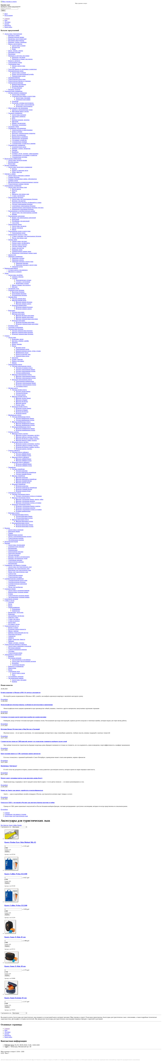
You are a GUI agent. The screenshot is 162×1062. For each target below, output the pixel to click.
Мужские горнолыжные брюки (26, 383)
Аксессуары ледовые (18, 94)
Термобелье (12, 467)
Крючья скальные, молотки (20, 120)
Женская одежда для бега (20, 433)
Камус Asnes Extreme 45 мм (15, 998)
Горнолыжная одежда (15, 364)
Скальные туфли (13, 126)
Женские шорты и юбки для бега (26, 440)
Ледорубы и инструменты (24, 106)
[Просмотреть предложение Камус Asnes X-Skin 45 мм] (10, 933)
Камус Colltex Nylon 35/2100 (15, 905)
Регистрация (8, 15)
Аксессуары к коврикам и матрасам (19, 646)
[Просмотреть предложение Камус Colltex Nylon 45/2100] (11, 870)
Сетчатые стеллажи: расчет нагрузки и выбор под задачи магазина (23, 717)
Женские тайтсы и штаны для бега (27, 437)
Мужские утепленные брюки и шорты (28, 506)
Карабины (15, 152)
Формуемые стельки (22, 283)
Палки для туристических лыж (18, 572)
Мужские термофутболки (24, 489)
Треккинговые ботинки (15, 329)
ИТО (13, 118)
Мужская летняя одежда (19, 406)
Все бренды (4, 825)
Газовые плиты (13, 180)
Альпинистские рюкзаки (16, 546)
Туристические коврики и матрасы (15, 644)
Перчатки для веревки (19, 125)
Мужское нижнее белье (23, 491)
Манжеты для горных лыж (20, 194)
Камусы (14, 190)
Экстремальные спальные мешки (18, 597)
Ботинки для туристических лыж (18, 568)
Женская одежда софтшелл (20, 457)
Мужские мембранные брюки (25, 428)
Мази (13, 192)
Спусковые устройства (19, 140)
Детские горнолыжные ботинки (22, 204)
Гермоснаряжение (14, 607)
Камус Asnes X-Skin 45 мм (15, 937)
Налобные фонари (18, 86)
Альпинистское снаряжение (13, 91)
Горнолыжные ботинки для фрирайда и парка (26, 202)
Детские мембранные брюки (25, 418)
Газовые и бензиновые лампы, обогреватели (22, 179)
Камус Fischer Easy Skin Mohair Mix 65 (20, 842)
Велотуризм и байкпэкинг (12, 158)
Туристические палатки (15, 538)
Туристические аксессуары (17, 79)
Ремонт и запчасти (14, 61)
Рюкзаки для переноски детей (17, 558)
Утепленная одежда (14, 492)
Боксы (10, 605)
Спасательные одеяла (15, 62)
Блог (6, 20)
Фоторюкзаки (12, 563)
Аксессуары (12, 337)
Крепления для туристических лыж (19, 570)
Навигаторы (12, 668)
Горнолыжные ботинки (15, 197)
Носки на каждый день (23, 354)
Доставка (7, 22)
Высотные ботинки (18, 292)
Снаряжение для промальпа (17, 128)
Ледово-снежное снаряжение (17, 93)
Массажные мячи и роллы (20, 111)
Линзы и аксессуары (18, 66)
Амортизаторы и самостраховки (22, 130)
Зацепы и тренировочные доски (22, 109)
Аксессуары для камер (19, 680)
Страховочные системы (19, 157)
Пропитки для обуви (18, 57)
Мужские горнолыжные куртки (26, 384)
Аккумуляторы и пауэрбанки (21, 659)
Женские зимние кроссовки (24, 317)
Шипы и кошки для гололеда (21, 285)
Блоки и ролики (17, 131)
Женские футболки (22, 401)
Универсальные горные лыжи (21, 251)
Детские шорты (21, 395)
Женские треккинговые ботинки (22, 332)
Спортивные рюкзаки (15, 560)
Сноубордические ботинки (17, 582)
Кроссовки (11, 310)
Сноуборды (12, 585)
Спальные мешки (10, 589)
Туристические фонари (15, 83)
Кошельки (11, 614)
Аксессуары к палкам (19, 72)
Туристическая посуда (11, 626)
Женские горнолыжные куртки (26, 378)
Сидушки (11, 651)
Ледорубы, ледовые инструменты (23, 103)
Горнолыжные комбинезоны (25, 381)
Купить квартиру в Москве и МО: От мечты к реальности (20, 692)
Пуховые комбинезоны (23, 511)
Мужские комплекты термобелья (26, 487)
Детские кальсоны (21, 470)
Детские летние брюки (23, 391)
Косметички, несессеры (15, 612)
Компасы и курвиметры (16, 666)
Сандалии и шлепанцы (15, 327)
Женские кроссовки (18, 314)
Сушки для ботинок (18, 196)
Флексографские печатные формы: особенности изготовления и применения (27, 705)
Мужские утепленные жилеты (25, 508)
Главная (7, 18)
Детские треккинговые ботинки (22, 330)
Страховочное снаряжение (16, 145)
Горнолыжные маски (15, 224)
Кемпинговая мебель (11, 268)
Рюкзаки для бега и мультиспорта (19, 557)
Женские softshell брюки (23, 459)
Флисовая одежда (13, 513)
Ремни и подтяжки (18, 361)
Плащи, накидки (17, 359)
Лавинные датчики (18, 258)
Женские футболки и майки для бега (27, 438)
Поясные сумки (13, 617)
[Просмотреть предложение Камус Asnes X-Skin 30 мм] (11, 963)
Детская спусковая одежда (24, 368)
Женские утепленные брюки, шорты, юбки (29, 499)
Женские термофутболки (24, 481)
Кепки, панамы (17, 344)
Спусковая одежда (21, 386)
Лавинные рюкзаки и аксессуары (22, 261)
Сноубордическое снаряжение (14, 578)
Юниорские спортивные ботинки (23, 209)
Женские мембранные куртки (25, 425)
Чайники (11, 641)
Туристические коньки (15, 575)
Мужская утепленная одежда (21, 504)
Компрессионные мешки (16, 37)
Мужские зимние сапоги (24, 309)
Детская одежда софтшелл (20, 452)
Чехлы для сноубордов (15, 587)
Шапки (14, 363)
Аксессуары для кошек (23, 98)
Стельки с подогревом (23, 282)
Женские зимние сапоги (23, 303)
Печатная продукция (11, 541)
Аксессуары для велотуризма (17, 160)
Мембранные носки (22, 352)
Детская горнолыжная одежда (21, 366)
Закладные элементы (18, 116)
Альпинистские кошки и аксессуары (23, 96)
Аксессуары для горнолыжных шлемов (24, 212)
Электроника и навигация (12, 654)
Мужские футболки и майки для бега (28, 447)
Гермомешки (16, 609)
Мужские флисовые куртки (24, 526)
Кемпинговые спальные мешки (18, 592)
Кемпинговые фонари (19, 84)
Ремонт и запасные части (20, 170)
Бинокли (11, 656)
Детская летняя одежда (19, 390)
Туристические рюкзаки (16, 562)
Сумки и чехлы (9, 600)
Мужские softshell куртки (24, 465)
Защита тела (12, 255)
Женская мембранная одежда (21, 422)
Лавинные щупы (17, 266)
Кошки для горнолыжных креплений (24, 217)
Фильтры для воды (14, 89)
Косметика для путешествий (17, 39)
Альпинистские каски (19, 147)
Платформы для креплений (20, 221)
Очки (13, 67)
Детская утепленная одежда (21, 494)
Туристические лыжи (15, 577)
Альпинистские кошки (23, 99)
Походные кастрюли (14, 634)
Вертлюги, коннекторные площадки (23, 133)
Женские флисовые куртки (24, 521)
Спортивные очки (14, 64)
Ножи (14, 49)
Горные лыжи (12, 239)
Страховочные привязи (19, 142)
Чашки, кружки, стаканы (16, 643)
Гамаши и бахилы (17, 276)
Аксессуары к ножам (18, 45)
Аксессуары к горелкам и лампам (19, 175)
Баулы (10, 604)
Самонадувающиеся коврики (17, 649)
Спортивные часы (14, 671)
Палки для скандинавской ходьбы (23, 74)
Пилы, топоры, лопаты (15, 50)
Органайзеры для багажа (16, 616)
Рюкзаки (7, 543)
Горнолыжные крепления (16, 216)
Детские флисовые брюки (24, 516)
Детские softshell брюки (23, 454)
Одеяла (10, 594)
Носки (14, 346)
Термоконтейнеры (14, 77)
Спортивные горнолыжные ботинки (23, 206)
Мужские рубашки (22, 410)
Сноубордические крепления (17, 584)
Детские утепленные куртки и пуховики (29, 496)
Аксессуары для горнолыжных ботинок (25, 199)
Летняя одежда (13, 388)
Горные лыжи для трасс (19, 241)
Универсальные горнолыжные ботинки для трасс (28, 207)
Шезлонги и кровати (15, 271)
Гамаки (10, 533)
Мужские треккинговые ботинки (22, 334)
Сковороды (11, 636)
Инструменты (16, 189)
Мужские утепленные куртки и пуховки (29, 509)
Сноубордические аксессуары (17, 580)
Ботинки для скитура (19, 201)
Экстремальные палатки (16, 540)
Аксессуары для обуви (15, 275)
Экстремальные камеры (15, 678)
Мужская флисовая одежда (20, 523)
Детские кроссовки (18, 312)
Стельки (14, 278)
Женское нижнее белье (23, 482)
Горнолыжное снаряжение (12, 185)
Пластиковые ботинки (19, 293)
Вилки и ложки (13, 627)
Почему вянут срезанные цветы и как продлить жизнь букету (21, 778)
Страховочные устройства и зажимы (23, 143)
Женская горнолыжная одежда (22, 374)
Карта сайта (8, 27)
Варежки (15, 342)
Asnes (10, 825)
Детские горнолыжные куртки (25, 371)
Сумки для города (14, 619)
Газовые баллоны (13, 177)
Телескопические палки (15, 71)
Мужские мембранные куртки (25, 430)
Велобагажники (13, 162)
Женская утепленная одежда (21, 497)
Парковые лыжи (17, 250)
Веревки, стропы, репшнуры (21, 148)
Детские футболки (22, 393)
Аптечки (11, 602)
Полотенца (11, 54)
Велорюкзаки (12, 548)
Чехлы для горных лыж (19, 238)
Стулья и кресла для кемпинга (18, 270)
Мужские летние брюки (23, 408)
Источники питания (14, 658)
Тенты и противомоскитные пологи (19, 536)
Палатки (7, 528)
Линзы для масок (17, 228)
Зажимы (14, 150)
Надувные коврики (14, 648)
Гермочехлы (16, 611)
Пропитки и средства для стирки (18, 56)
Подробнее (4, 699)
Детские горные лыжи (19, 246)
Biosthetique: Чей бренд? (9, 766)
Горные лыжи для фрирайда (21, 243)
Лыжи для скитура (18, 248)
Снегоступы (12, 573)
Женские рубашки (21, 400)
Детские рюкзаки (13, 555)
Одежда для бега (13, 432)
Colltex (15, 825)
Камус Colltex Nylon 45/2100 (15, 874)
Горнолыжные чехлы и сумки (17, 234)
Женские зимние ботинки (24, 302)
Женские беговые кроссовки (25, 315)
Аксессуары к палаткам (15, 530)
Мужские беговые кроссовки (25, 322)
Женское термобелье (18, 476)
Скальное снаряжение (15, 113)
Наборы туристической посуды (18, 632)
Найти (3, 10)
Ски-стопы (15, 223)
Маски (14, 229)
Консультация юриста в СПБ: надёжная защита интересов (20, 753)
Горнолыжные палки (18, 233)
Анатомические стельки (23, 280)
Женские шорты (21, 403)
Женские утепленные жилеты (25, 501)
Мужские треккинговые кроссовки (27, 324)
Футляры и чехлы (14, 624)
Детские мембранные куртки (25, 420)
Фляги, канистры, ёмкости (16, 639)
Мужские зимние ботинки (24, 307)
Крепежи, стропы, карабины (17, 42)
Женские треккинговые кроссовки (27, 319)
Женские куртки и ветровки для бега (27, 435)
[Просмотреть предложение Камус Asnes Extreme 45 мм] (11, 994)
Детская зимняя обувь (19, 298)
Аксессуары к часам (18, 673)
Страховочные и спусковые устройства (24, 155)
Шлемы (14, 214)
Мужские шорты (21, 413)
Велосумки (11, 163)
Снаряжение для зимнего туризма (15, 565)
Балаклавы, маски (17, 339)
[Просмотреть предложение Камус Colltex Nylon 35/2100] (11, 902)
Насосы (14, 169)
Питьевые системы (14, 52)
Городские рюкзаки (14, 553)
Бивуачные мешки (14, 531)
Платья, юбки (20, 405)
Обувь (6, 273)
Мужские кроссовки (18, 320)
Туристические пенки (15, 653)
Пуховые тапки (13, 325)
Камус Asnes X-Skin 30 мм (15, 966)
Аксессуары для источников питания (24, 661)
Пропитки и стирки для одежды (22, 59)
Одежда (6, 336)
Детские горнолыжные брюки (25, 369)
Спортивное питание (11, 599)
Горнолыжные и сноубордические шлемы (21, 211)
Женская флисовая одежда (20, 519)
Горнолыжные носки (22, 349)
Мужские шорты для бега (24, 449)
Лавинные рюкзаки (22, 263)
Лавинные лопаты (18, 260)
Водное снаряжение (10, 165)
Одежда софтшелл (14, 450)
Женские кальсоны (22, 477)
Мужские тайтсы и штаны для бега (27, 445)
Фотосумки (12, 622)
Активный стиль (13, 288)
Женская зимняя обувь (19, 300)
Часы (13, 675)
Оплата (6, 23)
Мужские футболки (22, 411)
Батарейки (15, 663)
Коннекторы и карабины (20, 136)
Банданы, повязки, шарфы (20, 341)
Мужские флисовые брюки (24, 524)
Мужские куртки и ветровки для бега (28, 443)
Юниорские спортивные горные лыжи (24, 253)
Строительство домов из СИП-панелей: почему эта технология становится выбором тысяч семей (34, 741)
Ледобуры (15, 101)
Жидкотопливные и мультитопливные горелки (23, 182)
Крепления (15, 219)
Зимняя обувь (12, 297)
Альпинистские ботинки (16, 290)
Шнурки (14, 287)
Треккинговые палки (19, 76)
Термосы (11, 637)
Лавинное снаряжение (15, 256)
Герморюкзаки (13, 550)
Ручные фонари (17, 88)
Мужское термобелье (18, 484)
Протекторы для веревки (20, 138)
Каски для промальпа (19, 135)
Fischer (19, 825)
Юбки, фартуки (17, 172)
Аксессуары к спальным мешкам (18, 590)
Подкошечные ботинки (19, 295)
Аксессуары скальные (19, 115)
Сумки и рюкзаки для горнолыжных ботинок (26, 236)
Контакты (7, 25)
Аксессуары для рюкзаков (16, 545)
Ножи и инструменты (15, 44)
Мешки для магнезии (19, 123)
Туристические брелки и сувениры (19, 81)
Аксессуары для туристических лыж (20, 567)
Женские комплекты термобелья (26, 479)
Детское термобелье (18, 469)
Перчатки (15, 357)
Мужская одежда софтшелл (20, 462)
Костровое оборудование (16, 40)
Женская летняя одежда (19, 396)
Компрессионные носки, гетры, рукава (28, 351)
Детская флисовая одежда (20, 514)
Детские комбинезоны (23, 373)
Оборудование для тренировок (18, 108)
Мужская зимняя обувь (19, 305)
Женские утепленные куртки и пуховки (28, 503)
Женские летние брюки (23, 398)
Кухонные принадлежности (17, 629)
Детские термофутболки (23, 474)
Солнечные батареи (18, 664)
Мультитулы (16, 47)
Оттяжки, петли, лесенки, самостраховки (25, 153)
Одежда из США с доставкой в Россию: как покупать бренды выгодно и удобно (28, 802)
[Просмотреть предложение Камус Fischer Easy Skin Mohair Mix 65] (11, 839)
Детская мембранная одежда (21, 417)
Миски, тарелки (13, 631)
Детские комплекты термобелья (26, 472)
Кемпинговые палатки (15, 535)
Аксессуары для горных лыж (17, 187)
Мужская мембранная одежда (21, 427)
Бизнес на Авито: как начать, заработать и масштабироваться (22, 790)
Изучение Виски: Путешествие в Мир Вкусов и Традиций (20, 729)
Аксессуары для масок (19, 226)
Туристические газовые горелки (18, 184)
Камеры (14, 681)
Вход (6, 14)
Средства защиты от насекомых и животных (22, 69)
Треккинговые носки (22, 356)
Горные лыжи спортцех (19, 244)
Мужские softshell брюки (24, 464)
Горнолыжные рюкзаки (15, 551)
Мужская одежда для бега (20, 442)
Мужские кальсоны (22, 486)
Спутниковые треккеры (15, 676)
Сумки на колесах (14, 621)
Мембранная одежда (14, 415)
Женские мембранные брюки (25, 423)
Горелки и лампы (10, 174)
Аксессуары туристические (13, 34)
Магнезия (15, 121)
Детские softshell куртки (23, 455)
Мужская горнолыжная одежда (22, 379)
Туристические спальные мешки (18, 595)
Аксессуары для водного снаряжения (20, 167)
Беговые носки (20, 347)
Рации (10, 670)
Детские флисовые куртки (24, 518)
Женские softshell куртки (24, 460)
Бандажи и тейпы (14, 35)
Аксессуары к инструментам (25, 104)
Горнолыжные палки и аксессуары (19, 231)
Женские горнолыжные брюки (25, 376)
